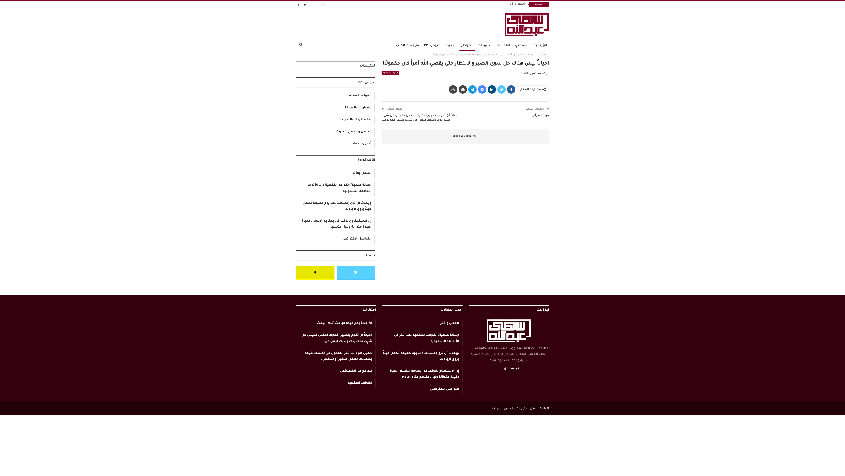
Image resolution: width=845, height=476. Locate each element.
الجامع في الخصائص (356, 371)
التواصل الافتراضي (357, 239)
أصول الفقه (362, 143)
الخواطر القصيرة (390, 73)
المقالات (503, 45)
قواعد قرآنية (540, 115)
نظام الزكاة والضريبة (355, 120)
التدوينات (485, 45)
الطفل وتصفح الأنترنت (353, 132)
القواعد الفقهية (359, 96)
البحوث (450, 45)
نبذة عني (522, 45)
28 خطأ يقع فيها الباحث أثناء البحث (344, 323)
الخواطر (467, 45)
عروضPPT (432, 45)
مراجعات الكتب (407, 45)
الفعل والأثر (517, 4)
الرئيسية (540, 45)
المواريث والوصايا (358, 108)
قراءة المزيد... (509, 368)
